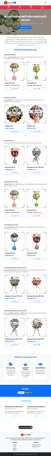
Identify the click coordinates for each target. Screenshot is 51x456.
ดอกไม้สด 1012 (9, 126)
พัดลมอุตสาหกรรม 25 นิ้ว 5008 (35, 339)
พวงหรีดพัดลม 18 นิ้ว (11, 225)
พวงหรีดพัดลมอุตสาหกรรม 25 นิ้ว (15, 310)
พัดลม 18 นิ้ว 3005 (10, 167)
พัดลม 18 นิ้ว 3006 (10, 253)
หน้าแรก (8, 8)
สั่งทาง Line (30, 392)
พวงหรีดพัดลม (9, 140)
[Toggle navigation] (45, 2)
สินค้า (20, 8)
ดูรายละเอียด (14, 88)
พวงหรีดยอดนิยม (10, 55)
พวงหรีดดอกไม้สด (10, 97)
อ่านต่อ (13, 416)
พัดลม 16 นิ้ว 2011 (31, 83)
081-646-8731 (37, 445)
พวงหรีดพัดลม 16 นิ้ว (11, 182)
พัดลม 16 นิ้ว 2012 (10, 83)
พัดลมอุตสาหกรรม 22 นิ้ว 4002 (35, 296)
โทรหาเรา (22, 392)
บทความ (31, 8)
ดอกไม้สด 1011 (31, 126)
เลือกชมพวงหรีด (24, 27)
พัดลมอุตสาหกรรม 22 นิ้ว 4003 (13, 296)
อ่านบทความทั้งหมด (24, 427)
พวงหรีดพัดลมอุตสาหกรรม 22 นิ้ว (15, 268)
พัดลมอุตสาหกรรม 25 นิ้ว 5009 (13, 339)
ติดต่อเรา (42, 8)
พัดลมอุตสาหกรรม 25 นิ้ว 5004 (35, 167)
